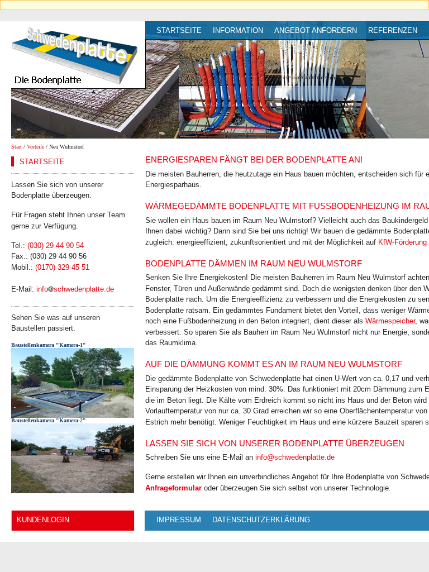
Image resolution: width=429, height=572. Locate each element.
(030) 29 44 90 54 (55, 245)
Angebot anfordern (315, 30)
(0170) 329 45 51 (62, 267)
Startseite (179, 30)
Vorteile (35, 147)
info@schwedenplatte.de (295, 457)
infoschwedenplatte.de (75, 289)
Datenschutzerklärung (261, 520)
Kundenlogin (43, 520)
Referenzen (392, 30)
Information (238, 30)
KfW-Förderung (402, 242)
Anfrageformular (173, 488)
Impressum (178, 520)
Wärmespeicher (390, 321)
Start (16, 147)
